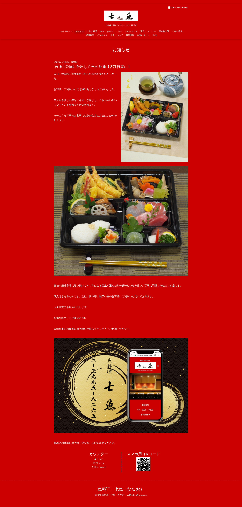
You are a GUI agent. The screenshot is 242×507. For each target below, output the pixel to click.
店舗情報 (130, 35)
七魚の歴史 (177, 31)
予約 (154, 35)
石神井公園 (164, 31)
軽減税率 (90, 35)
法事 (102, 31)
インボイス (102, 35)
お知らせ (79, 31)
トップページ (66, 31)
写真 (142, 31)
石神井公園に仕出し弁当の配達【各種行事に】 (93, 67)
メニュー (151, 31)
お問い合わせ (143, 35)
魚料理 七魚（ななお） (121, 489)
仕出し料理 (92, 31)
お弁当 (110, 31)
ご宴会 (119, 31)
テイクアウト (131, 31)
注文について (116, 35)
